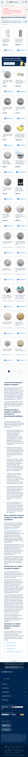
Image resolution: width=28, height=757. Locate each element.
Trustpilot (3, 675)
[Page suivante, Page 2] (16, 371)
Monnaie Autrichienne (11, 645)
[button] (14, 684)
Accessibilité (16, 752)
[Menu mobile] (2, 2)
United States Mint (11, 642)
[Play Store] (6, 729)
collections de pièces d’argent (15, 21)
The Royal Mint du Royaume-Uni (14, 651)
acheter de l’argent (13, 528)
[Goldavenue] (12, 2)
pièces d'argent (17, 399)
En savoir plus (4, 24)
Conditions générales (8, 750)
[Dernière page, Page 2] (19, 371)
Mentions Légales (8, 752)
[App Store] (6, 725)
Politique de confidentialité (19, 750)
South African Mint (11, 648)
